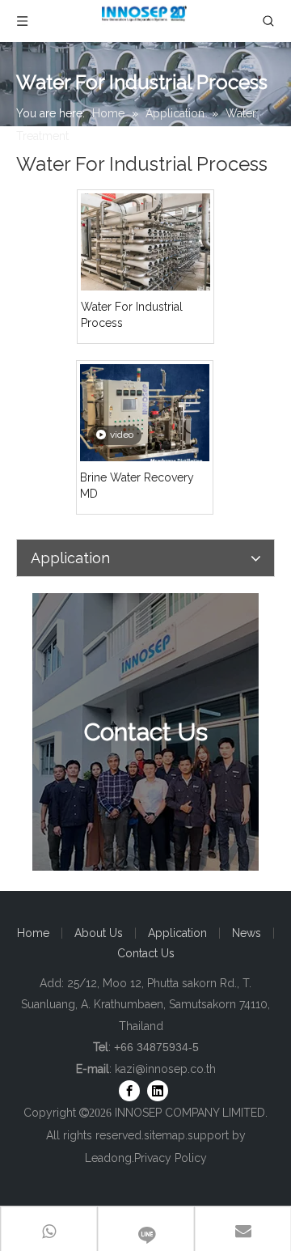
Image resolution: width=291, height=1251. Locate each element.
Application (177, 933)
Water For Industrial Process (132, 314)
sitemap (164, 1135)
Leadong (108, 1157)
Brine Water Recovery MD (137, 485)
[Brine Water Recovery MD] (144, 417)
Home (33, 933)
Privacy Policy (170, 1157)
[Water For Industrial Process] (145, 241)
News (246, 933)
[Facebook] (129, 1090)
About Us (98, 933)
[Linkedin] (157, 1090)
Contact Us (146, 953)
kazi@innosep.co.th (165, 1068)
